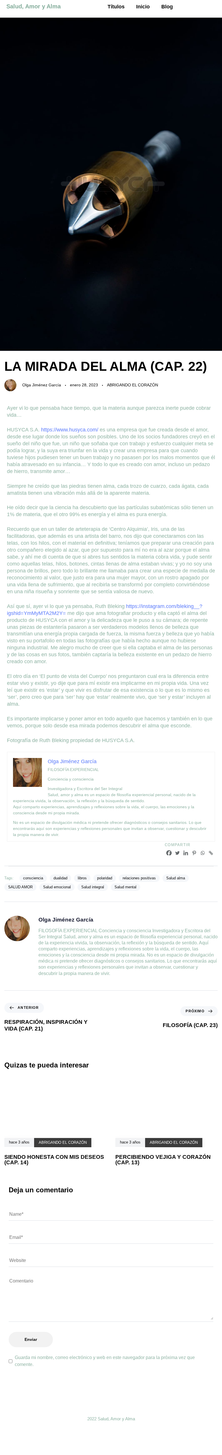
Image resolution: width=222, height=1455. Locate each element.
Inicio (143, 7)
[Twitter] (177, 853)
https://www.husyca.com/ (69, 430)
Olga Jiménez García (41, 385)
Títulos (116, 7)
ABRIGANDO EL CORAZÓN (132, 385)
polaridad (104, 878)
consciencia (33, 878)
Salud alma (175, 878)
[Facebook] (169, 853)
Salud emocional (57, 887)
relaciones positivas (139, 878)
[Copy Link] (210, 853)
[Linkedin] (185, 853)
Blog (167, 7)
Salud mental (125, 887)
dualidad (60, 878)
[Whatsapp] (202, 853)
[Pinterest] (194, 853)
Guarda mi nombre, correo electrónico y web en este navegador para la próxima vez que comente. (105, 1361)
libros (82, 878)
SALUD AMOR (20, 887)
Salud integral (92, 887)
